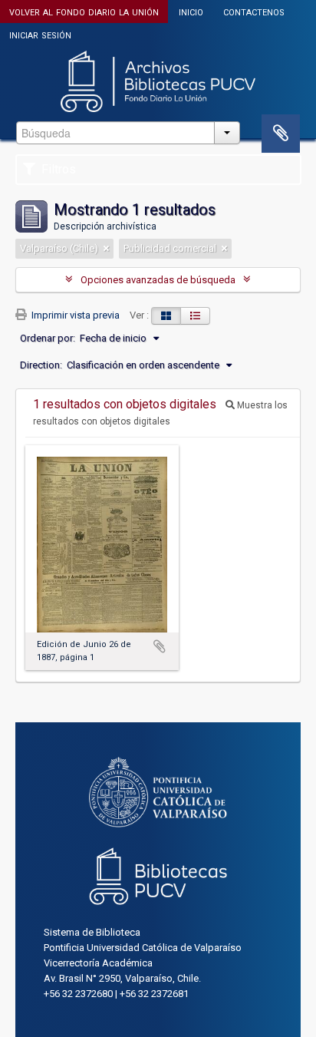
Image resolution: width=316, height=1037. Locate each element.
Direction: (41, 365)
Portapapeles (281, 133)
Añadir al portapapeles (159, 646)
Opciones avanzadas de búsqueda (158, 280)
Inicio (191, 11)
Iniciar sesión (40, 34)
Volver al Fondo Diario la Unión (84, 11)
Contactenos (254, 11)
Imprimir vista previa (74, 315)
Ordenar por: (47, 338)
